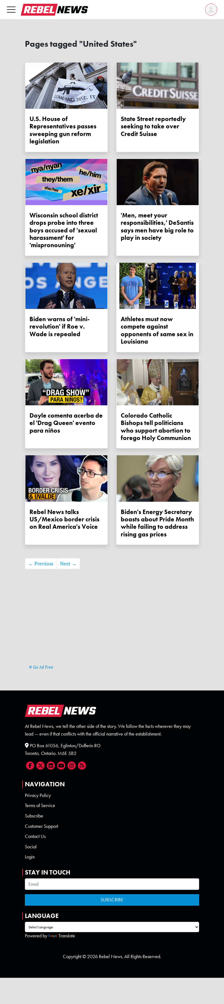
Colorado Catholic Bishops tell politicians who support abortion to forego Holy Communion (156, 427)
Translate (66, 935)
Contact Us (35, 836)
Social (31, 846)
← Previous (40, 563)
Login (30, 857)
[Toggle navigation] (11, 9)
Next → (68, 563)
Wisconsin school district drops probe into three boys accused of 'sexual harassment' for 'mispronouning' (64, 230)
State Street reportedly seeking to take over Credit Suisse (153, 126)
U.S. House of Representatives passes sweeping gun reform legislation (63, 130)
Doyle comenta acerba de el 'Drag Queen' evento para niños (66, 423)
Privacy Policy (38, 795)
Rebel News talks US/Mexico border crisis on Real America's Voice (64, 519)
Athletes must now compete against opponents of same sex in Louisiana (157, 330)
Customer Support (41, 826)
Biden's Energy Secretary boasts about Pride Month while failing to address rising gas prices (157, 523)
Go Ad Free (42, 667)
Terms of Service (40, 805)
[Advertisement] (112, 625)
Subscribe (34, 816)
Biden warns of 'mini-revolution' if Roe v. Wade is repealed (60, 326)
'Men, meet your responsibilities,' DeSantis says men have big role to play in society (157, 226)
